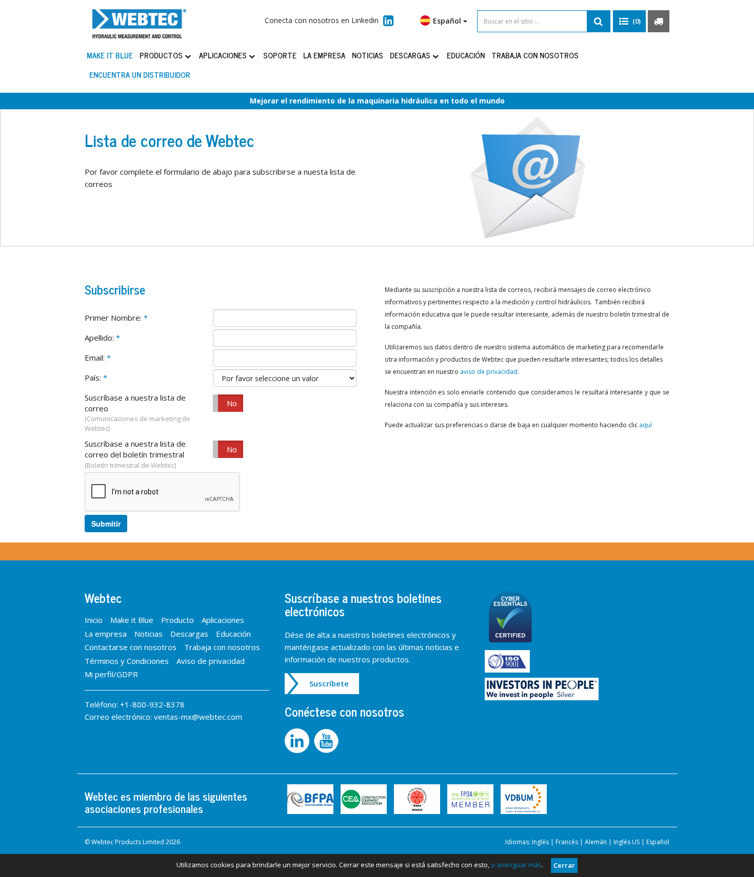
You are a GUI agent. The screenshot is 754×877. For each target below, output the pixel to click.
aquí (645, 425)
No (232, 403)
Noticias (367, 55)
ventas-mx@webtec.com (198, 717)
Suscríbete (329, 683)
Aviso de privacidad (210, 661)
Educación (466, 55)
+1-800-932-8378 (152, 704)
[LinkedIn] (299, 740)
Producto (177, 620)
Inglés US (626, 842)
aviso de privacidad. (489, 371)
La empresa (324, 55)
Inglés (540, 842)
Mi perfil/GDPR (111, 674)
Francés (566, 842)
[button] (629, 21)
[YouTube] (327, 740)
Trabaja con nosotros (535, 55)
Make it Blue (110, 55)
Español (657, 842)
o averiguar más (516, 864)
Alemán (596, 842)
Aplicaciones (224, 55)
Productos (162, 55)
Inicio (94, 620)
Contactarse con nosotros (130, 647)
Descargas (411, 55)
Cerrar (564, 865)
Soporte (279, 55)
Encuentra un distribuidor (139, 74)
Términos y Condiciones (127, 661)
